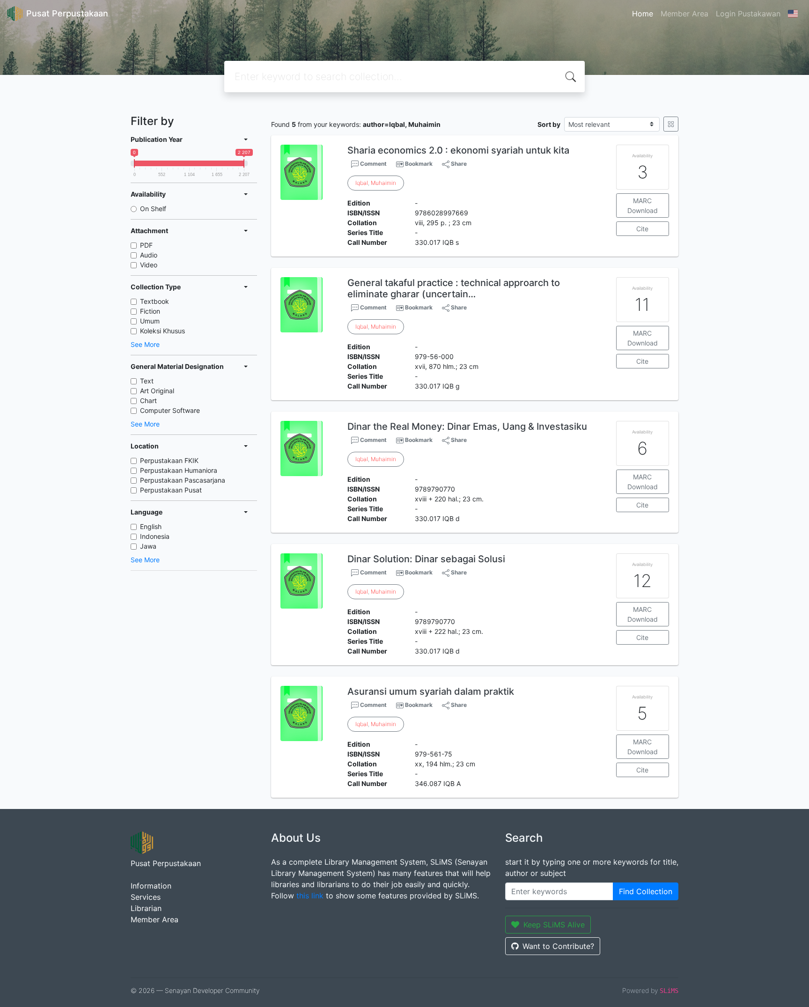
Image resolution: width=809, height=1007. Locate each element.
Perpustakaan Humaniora (178, 470)
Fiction (150, 311)
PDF (146, 245)
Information (151, 885)
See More (145, 344)
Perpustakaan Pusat (171, 490)
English (151, 526)
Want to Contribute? (558, 946)
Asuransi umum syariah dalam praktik (430, 691)
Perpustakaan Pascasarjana (182, 480)
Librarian (146, 908)
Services (146, 897)
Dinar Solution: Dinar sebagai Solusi (426, 559)
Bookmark (419, 163)
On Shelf (153, 209)
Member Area (684, 13)
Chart (148, 400)
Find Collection (645, 891)
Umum (150, 321)
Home (642, 13)
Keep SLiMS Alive (554, 924)
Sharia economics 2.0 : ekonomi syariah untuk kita (458, 150)
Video (148, 265)
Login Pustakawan (748, 13)
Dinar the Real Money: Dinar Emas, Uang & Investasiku (467, 426)
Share (458, 163)
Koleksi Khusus (162, 331)
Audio (148, 255)
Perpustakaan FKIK (169, 460)
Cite (642, 229)
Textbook (154, 301)
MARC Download (642, 205)
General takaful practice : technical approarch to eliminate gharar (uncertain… (453, 288)
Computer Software (170, 410)
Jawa (148, 546)
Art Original (157, 391)
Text (147, 381)
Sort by (548, 124)
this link (310, 895)
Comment (373, 163)
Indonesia (154, 536)
